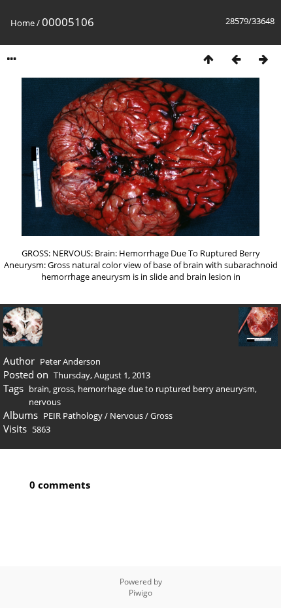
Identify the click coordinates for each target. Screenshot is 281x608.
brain (39, 389)
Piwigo (140, 592)
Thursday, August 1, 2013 (102, 375)
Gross (161, 415)
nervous (45, 402)
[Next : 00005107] (263, 59)
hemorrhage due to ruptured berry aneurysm (166, 389)
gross (63, 389)
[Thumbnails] (208, 59)
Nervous (126, 415)
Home (22, 23)
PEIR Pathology (73, 415)
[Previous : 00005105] (236, 59)
